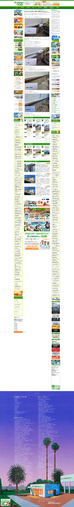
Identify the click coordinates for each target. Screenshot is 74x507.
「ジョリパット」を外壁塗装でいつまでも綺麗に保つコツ (22, 471)
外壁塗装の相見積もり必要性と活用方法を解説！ (55, 146)
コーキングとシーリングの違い (18, 277)
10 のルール (16, 404)
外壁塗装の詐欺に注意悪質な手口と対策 (55, 156)
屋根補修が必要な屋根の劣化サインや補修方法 (18, 218)
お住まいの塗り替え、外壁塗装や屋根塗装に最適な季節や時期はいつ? (23, 449)
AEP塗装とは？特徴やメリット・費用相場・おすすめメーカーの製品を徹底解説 (48, 489)
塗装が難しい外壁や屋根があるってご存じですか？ (55, 210)
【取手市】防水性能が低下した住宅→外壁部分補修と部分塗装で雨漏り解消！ (55, 29)
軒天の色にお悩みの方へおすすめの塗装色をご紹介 (18, 204)
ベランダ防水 (18, 50)
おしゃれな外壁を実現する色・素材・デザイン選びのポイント (22, 491)
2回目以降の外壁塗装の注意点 (54, 179)
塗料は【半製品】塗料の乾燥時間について (18, 274)
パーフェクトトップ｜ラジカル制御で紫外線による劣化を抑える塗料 (46, 468)
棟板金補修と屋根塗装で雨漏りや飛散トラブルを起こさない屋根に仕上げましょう (25, 474)
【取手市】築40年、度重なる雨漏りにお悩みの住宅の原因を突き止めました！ (55, 31)
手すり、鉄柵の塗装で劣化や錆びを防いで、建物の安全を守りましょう (47, 449)
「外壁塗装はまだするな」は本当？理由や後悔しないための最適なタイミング (24, 429)
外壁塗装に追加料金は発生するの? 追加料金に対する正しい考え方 (46, 426)
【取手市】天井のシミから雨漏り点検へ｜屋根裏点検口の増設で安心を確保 (55, 13)
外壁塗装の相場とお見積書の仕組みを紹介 (55, 149)
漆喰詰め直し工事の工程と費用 (55, 227)
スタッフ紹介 (16, 302)
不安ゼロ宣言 (16, 407)
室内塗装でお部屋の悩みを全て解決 (42, 422)
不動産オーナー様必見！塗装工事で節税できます (55, 196)
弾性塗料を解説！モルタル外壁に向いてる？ (55, 283)
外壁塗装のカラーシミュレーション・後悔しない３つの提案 (22, 425)
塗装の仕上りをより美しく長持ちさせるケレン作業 (18, 185)
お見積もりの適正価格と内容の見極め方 (55, 154)
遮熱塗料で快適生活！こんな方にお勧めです (43, 476)
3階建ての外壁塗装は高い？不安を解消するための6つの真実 (22, 433)
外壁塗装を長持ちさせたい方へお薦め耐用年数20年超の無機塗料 (46, 495)
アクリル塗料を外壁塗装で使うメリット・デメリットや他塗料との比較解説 (47, 486)
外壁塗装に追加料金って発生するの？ (55, 144)
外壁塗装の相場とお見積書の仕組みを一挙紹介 (44, 407)
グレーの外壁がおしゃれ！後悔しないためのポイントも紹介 (22, 493)
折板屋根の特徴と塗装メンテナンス (17, 232)
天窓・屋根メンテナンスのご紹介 (18, 206)
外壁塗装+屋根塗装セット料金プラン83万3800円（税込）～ (45, 405)
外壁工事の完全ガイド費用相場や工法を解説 (18, 140)
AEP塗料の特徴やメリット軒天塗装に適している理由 (55, 295)
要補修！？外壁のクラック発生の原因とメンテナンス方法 (22, 451)
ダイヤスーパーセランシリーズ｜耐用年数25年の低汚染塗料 (45, 473)
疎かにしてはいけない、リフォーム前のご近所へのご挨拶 (22, 431)
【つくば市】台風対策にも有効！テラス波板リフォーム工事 (55, 15)
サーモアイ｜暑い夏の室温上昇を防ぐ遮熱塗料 (44, 470)
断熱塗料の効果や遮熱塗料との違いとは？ (55, 248)
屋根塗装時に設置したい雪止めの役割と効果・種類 (18, 213)
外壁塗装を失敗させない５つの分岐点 (55, 142)
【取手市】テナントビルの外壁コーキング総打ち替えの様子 (55, 24)
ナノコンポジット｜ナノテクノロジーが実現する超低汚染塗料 (46, 477)
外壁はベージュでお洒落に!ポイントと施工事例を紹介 (56, 276)
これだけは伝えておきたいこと (18, 402)
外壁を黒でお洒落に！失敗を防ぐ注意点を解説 (55, 271)
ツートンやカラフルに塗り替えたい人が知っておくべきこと (56, 77)
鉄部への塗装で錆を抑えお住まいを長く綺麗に (18, 239)
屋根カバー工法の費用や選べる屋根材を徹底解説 (18, 149)
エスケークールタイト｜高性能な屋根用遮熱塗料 (44, 475)
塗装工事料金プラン (45, 7)
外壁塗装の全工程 (17, 134)
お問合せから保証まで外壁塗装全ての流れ (43, 401)
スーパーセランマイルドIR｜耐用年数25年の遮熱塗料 (44, 471)
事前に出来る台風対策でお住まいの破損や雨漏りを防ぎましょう (23, 486)
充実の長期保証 (17, 406)
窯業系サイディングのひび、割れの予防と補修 (55, 212)
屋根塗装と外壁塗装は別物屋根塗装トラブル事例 (18, 189)
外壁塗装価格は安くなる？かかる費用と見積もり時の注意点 (45, 409)
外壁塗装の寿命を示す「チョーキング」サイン (18, 173)
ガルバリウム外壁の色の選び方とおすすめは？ (20, 446)
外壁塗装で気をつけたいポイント (18, 192)
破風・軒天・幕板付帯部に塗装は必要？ (18, 196)
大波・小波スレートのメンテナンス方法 (18, 288)
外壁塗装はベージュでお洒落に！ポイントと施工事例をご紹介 (22, 496)
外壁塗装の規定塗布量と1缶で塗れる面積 (55, 234)
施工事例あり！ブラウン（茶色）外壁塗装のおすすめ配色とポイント (23, 497)
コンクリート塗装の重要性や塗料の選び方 (18, 253)
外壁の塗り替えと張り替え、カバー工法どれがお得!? (55, 168)
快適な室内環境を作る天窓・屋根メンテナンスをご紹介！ (45, 441)
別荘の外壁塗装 (40, 462)
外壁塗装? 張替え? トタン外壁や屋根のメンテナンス (44, 429)
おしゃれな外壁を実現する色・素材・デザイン (55, 264)
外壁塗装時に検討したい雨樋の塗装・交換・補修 (18, 211)
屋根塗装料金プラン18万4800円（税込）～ (43, 404)
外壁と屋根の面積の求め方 (18, 281)
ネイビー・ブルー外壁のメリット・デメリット (55, 267)
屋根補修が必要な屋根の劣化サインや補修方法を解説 (44, 446)
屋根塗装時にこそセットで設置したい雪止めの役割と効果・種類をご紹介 (47, 444)
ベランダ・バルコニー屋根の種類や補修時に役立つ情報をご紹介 (23, 475)
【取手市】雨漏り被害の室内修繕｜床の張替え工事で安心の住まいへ (55, 17)
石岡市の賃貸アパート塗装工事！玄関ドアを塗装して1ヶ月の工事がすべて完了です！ (42, 176)
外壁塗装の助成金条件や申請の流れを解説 (55, 139)
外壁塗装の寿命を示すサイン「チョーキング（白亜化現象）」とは (23, 450)
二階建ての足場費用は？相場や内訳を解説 (55, 203)
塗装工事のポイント (17, 127)
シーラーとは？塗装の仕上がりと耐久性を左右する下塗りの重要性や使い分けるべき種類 (49, 496)
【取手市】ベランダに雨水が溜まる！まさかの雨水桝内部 (55, 26)
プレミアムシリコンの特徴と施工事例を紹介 (55, 288)
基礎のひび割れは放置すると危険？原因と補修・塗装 (21, 488)
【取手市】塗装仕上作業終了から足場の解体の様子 (55, 34)
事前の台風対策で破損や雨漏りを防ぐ (55, 253)
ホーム (17, 7)
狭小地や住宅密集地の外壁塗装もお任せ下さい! (18, 225)
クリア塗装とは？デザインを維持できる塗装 (18, 168)
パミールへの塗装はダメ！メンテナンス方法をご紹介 (55, 245)
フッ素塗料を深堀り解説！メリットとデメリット (55, 281)
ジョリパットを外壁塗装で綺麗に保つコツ (55, 229)
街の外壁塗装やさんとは (18, 398)
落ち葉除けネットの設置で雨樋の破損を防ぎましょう (44, 445)
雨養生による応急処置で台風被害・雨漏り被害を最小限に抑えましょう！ (24, 487)
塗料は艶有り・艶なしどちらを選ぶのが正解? (55, 217)
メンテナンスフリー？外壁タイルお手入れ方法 (55, 222)
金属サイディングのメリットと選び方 (17, 227)
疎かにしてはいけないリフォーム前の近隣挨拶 (55, 161)
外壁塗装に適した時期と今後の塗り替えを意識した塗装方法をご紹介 (23, 448)
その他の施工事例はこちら (46, 142)
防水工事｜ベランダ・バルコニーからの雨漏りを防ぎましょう (46, 423)
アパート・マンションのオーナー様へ (55, 125)
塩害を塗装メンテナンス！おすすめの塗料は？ (18, 272)
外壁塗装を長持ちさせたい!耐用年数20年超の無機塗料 (56, 191)
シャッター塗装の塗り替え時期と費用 (17, 251)
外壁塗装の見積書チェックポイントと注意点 (55, 151)
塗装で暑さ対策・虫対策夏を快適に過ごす (18, 171)
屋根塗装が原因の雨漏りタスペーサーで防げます (18, 222)
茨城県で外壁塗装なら (18, 304)
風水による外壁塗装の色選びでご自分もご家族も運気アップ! (22, 426)
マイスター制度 (17, 405)
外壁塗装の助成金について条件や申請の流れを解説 (44, 425)
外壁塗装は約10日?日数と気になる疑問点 (55, 158)
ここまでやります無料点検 (51, 7)
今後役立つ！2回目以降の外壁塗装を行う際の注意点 (44, 420)
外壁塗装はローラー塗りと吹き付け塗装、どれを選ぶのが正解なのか (23, 466)
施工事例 (22, 7)
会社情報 (16, 408)
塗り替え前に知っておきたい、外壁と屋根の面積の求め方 (22, 469)
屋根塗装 (18, 45)
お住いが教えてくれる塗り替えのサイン (18, 130)
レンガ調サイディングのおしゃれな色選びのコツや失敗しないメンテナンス (24, 452)
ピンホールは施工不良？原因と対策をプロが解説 (18, 182)
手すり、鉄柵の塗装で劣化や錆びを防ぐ (18, 244)
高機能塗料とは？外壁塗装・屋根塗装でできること (18, 187)
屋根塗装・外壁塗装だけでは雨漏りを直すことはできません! (22, 434)
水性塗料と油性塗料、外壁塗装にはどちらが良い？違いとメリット (46, 494)
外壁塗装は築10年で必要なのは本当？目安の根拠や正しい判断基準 (23, 428)
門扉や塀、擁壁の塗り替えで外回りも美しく (43, 421)
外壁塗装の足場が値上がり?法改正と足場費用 (56, 201)
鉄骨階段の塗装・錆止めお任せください (18, 241)
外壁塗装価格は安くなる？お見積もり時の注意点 (18, 142)
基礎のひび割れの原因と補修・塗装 (54, 257)
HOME (25, 9)
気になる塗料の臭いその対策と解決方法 (55, 163)
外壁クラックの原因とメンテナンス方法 (18, 175)
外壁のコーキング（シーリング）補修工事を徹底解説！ (45, 427)
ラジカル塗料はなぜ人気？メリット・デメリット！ (55, 293)
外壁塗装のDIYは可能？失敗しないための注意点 (55, 208)
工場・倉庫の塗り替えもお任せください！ (55, 123)
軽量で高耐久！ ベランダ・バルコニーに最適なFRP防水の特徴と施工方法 (24, 477)
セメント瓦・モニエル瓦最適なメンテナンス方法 (18, 237)
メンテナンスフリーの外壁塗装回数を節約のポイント (55, 172)
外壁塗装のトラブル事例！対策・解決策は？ (55, 260)
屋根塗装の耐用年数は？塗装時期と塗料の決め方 (55, 262)
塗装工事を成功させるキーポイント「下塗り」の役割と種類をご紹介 (46, 497)
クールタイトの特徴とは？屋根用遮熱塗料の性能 (55, 290)
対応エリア (16, 409)
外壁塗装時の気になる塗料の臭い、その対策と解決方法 (21, 432)
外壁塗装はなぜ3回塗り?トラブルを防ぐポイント (18, 194)
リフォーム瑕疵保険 (17, 403)
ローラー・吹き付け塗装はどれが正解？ (55, 231)
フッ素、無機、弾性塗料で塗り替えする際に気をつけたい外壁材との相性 (24, 472)
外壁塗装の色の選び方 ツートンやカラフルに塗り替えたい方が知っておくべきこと (25, 423)
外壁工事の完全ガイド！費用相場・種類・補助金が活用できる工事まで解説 (24, 430)
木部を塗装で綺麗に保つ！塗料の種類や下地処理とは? (56, 243)
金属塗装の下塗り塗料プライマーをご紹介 (55, 187)
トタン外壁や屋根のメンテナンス (17, 229)
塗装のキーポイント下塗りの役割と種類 (55, 184)
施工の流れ (40, 7)
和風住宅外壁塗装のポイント (55, 224)
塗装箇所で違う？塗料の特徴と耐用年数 (55, 182)
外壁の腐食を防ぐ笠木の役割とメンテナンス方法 (18, 208)
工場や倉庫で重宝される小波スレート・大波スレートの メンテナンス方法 (24, 473)
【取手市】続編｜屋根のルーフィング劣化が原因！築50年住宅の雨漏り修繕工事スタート (55, 20)
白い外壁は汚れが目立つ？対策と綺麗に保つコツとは (55, 274)
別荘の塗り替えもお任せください (55, 128)
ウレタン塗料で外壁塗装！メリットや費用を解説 (18, 164)
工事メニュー (34, 7)
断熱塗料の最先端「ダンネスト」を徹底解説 (55, 250)
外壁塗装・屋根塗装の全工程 (41, 402)
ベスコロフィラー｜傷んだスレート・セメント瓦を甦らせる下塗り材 (46, 472)
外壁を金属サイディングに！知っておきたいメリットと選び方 (46, 428)
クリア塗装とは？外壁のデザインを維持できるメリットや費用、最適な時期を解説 (48, 488)
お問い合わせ (16, 311)
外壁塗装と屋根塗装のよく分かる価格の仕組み (44, 399)
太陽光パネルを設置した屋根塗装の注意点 (55, 241)
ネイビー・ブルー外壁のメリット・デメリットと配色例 (21, 492)
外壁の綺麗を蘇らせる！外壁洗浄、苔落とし (55, 236)
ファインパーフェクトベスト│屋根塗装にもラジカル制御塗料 (45, 469)
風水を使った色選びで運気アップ (56, 68)
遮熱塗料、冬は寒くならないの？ (42, 490)
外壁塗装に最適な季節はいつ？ (18, 159)
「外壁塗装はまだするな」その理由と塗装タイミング (18, 137)
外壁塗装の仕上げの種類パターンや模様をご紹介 (55, 285)
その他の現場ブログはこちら (46, 197)
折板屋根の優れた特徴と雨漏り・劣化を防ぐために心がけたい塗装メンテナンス (48, 430)
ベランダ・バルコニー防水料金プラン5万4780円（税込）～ (45, 406)
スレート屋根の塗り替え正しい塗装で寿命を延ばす (18, 220)
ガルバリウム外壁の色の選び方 (55, 177)
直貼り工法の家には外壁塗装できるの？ (55, 215)
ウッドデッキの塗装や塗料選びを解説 (18, 246)
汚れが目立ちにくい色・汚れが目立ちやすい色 (56, 71)
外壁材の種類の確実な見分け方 (54, 170)
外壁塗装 (18, 43)
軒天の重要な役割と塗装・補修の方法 (17, 201)
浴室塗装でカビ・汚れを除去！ (17, 248)
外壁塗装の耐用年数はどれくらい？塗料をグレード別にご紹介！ (23, 447)
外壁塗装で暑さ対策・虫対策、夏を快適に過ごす (44, 463)
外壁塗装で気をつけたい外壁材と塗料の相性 (18, 286)
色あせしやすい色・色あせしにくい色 (55, 74)
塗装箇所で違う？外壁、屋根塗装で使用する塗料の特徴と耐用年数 (46, 491)
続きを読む (40, 184)
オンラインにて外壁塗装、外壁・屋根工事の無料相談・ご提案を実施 (46, 424)
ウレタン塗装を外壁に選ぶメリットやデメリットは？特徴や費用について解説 (47, 487)
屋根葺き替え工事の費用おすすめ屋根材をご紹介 (18, 147)
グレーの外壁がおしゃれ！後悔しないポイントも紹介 (55, 269)
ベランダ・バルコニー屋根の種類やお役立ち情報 (18, 258)
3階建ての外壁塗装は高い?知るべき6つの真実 (55, 165)
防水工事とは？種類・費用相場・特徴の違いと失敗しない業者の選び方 (23, 476)
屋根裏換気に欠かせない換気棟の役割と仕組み (18, 270)
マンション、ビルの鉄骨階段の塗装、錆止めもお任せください (46, 448)
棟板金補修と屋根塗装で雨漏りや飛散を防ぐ (18, 255)
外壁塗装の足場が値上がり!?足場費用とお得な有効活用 (45, 464)
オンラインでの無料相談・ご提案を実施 (55, 135)
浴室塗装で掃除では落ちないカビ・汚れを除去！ (44, 451)
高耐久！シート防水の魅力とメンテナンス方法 (18, 267)
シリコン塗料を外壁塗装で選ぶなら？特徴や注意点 (18, 166)
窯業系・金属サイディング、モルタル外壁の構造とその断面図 (22, 470)
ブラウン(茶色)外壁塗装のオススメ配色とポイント (55, 278)
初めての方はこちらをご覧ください (42, 398)
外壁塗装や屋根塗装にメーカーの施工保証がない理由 (55, 194)
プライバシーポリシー (18, 309)
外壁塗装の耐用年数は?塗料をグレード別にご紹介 (18, 154)
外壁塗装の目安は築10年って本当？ (17, 132)
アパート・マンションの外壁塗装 (42, 461)
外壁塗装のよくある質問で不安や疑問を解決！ (55, 137)
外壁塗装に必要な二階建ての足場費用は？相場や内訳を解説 (45, 465)
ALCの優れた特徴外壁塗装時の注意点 (17, 279)
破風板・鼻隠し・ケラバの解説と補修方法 (18, 199)
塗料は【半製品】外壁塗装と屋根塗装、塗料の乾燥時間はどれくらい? (23, 465)
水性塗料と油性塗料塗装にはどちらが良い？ (55, 220)
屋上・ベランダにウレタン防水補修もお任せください (18, 265)
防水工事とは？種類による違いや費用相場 (18, 260)
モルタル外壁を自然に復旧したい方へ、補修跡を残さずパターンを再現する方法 (24, 453)
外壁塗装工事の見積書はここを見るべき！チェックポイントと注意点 (46, 408)
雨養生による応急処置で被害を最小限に (55, 255)
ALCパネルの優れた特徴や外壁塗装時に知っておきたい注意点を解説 (23, 468)
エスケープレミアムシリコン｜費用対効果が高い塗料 (44, 474)
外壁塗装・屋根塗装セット (18, 48)
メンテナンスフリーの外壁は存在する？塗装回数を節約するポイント (23, 444)
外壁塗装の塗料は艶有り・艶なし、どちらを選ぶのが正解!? (45, 493)
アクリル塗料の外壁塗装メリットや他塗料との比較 (18, 161)
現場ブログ (28, 9)
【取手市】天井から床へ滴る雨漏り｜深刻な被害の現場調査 (55, 22)
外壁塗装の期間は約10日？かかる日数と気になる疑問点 (21, 427)
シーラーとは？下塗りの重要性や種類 (55, 189)
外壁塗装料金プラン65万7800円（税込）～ (43, 403)
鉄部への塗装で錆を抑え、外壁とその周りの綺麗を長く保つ (45, 447)
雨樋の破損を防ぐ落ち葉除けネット (17, 215)
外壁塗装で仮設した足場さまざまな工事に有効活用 (55, 198)
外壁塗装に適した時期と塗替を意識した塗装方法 (18, 156)
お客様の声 (28, 7)
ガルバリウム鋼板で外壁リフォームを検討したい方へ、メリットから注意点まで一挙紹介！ (26, 445)
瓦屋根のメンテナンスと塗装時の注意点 (18, 234)
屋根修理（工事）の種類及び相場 (17, 145)
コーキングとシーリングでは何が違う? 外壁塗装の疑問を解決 (22, 467)
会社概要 (57, 7)
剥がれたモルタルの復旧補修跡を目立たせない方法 (18, 180)
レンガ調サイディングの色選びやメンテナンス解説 (18, 178)
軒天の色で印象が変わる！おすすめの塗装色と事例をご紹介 (45, 440)
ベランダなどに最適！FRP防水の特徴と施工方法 (18, 262)
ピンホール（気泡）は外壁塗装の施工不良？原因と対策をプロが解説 (23, 454)
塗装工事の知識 (17, 122)
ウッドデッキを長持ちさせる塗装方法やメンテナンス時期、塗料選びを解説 (47, 450)
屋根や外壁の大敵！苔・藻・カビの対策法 (55, 238)
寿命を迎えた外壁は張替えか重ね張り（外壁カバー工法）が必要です (46, 419)
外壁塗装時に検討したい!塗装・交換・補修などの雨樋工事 (45, 443)
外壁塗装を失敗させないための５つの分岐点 (20, 424)
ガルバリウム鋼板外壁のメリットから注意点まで (55, 175)
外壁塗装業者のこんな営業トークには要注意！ (55, 205)
